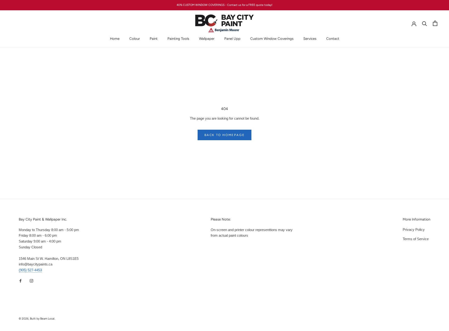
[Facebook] (20, 281)
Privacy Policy (414, 230)
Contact (332, 39)
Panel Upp (232, 39)
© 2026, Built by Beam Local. (37, 318)
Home (114, 39)
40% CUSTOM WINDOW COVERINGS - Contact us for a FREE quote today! (224, 5)
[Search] (424, 23)
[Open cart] (435, 23)
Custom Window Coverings (271, 39)
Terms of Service (416, 239)
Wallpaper (206, 39)
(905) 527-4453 (30, 270)
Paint (154, 39)
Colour (134, 39)
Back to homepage (224, 135)
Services (309, 39)
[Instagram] (31, 281)
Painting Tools (178, 39)
